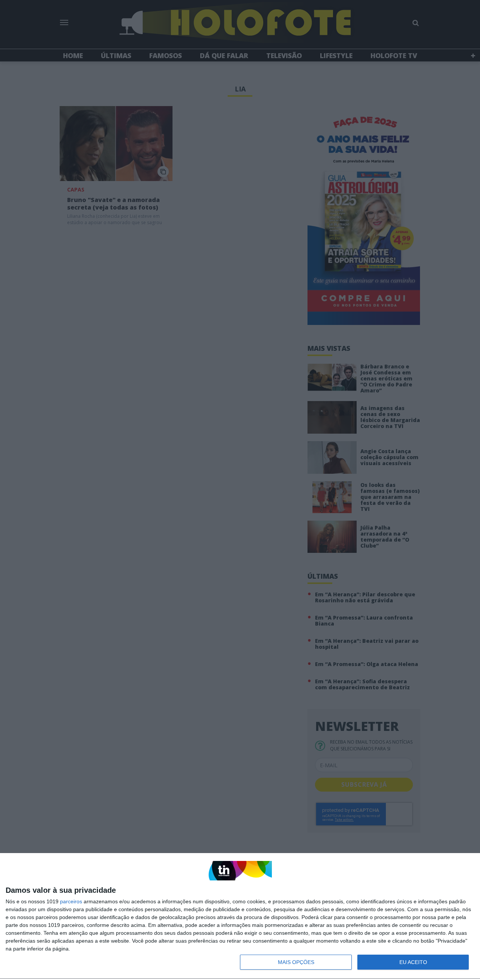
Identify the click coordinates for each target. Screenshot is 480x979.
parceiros (71, 901)
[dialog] (240, 916)
